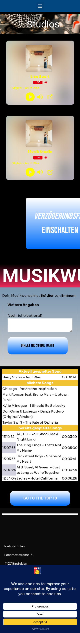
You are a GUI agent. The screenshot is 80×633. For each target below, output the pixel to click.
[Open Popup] (50, 97)
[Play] (30, 97)
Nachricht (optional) (25, 315)
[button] (40, 6)
